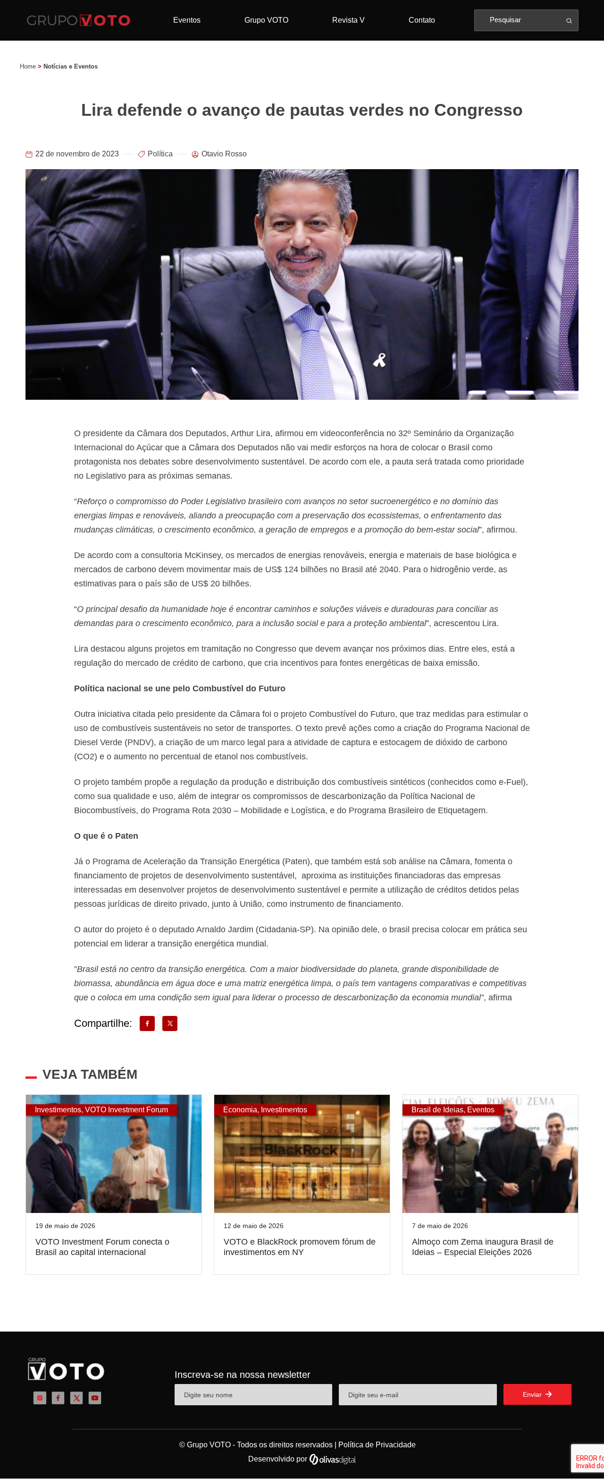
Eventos (187, 20)
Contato (422, 20)
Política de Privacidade (377, 1445)
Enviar (533, 1394)
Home (28, 66)
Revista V (348, 20)
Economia (240, 1110)
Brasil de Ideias (437, 1110)
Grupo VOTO (266, 20)
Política (160, 154)
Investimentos (58, 1110)
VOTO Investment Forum (126, 1110)
